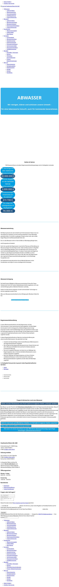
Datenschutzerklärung (9, 487)
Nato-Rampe (10, 34)
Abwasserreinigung (11, 24)
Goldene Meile (10, 32)
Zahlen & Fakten (11, 10)
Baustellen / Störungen (12, 52)
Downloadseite (10, 37)
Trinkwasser (7, 9)
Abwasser (6, 19)
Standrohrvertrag (11, 40)
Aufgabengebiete (11, 66)
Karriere (9, 54)
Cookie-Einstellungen (9, 489)
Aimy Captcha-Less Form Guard (20, 503)
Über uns (6, 62)
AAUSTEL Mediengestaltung (45, 514)
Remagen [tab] (6, 369)
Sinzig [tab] (5, 367)
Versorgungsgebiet (11, 14)
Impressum (6, 485)
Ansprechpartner (11, 64)
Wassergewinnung (11, 12)
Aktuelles (6, 51)
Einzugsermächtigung (12, 44)
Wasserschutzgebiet (12, 30)
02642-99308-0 (7, 1)
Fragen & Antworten (12, 17)
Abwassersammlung (12, 22)
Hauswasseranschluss (12, 47)
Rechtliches (9, 72)
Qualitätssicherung (11, 15)
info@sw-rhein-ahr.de (9, 3)
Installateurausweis (11, 49)
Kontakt (9, 69)
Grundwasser (7, 29)
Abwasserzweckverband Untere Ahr (20, 300)
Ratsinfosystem (11, 67)
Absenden (3, 512)
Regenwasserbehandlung (13, 25)
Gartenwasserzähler (12, 46)
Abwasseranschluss (12, 39)
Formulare (6, 35)
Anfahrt (9, 71)
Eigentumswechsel (11, 42)
